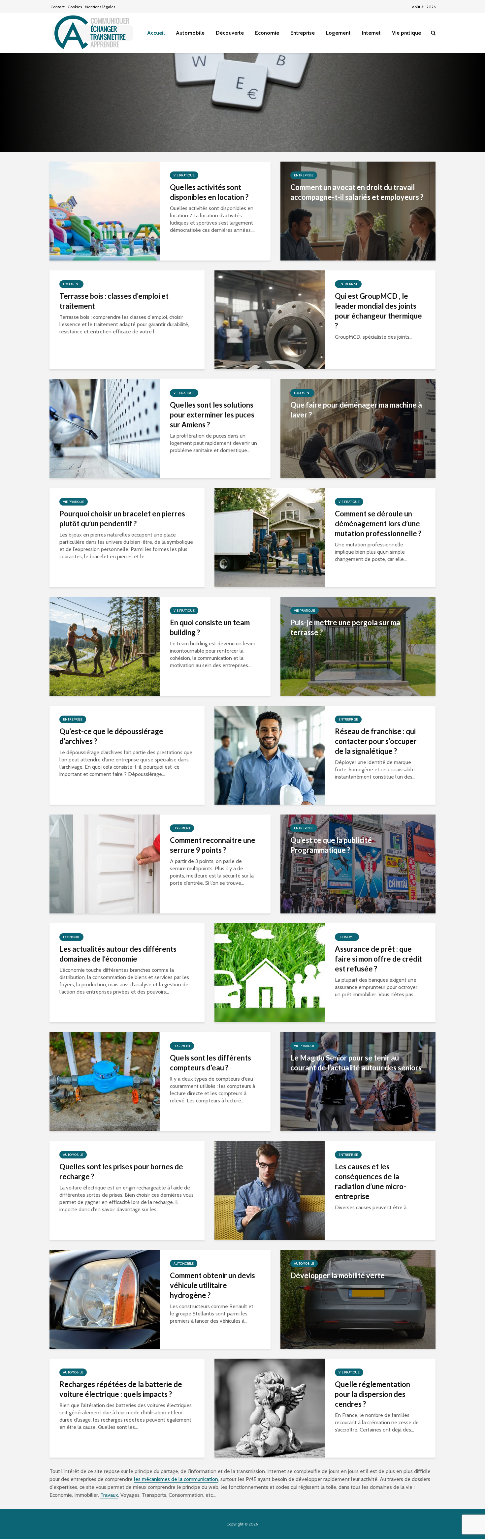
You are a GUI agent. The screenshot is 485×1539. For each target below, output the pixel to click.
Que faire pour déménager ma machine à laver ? (356, 409)
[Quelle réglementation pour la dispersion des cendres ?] (269, 1407)
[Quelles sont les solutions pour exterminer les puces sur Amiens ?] (104, 428)
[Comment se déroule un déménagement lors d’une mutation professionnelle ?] (269, 537)
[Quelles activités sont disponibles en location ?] (104, 210)
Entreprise (302, 33)
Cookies (75, 6)
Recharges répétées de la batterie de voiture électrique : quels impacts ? (120, 1389)
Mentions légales (100, 6)
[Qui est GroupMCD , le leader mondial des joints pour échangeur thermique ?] (269, 319)
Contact (57, 6)
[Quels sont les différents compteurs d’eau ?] (104, 1081)
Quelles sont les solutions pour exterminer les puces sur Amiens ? (212, 414)
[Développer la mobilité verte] (358, 1299)
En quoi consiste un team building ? (210, 627)
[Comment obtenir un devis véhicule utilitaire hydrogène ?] (104, 1299)
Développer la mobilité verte (337, 1275)
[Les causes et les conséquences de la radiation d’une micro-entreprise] (269, 1190)
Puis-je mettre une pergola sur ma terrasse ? (345, 627)
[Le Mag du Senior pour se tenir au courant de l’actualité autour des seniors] (358, 1081)
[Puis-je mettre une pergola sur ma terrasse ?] (358, 646)
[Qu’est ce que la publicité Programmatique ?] (358, 863)
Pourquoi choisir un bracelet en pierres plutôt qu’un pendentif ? (122, 518)
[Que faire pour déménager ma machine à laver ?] (358, 428)
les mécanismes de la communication (176, 1479)
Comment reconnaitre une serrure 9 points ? (212, 845)
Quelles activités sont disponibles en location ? (209, 192)
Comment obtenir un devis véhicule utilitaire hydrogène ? (212, 1285)
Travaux (109, 1495)
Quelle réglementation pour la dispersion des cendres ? (372, 1394)
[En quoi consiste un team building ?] (104, 646)
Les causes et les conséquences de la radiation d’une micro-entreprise (370, 1181)
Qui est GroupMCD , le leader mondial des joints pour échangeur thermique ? (378, 311)
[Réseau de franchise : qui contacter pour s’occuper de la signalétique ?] (269, 755)
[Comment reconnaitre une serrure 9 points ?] (104, 863)
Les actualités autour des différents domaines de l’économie (118, 953)
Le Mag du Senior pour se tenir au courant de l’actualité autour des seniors (356, 1062)
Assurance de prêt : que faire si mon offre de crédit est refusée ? (378, 958)
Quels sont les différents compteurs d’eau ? (210, 1062)
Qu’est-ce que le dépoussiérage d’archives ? (111, 736)
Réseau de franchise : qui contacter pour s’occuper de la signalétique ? (376, 741)
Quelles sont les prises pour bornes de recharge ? (121, 1171)
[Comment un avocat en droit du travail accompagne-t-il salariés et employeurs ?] (358, 210)
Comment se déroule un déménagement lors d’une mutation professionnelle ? (378, 523)
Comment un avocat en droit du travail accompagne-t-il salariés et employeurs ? (356, 192)
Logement (338, 33)
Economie (267, 33)
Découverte (230, 33)
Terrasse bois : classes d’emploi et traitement (114, 301)
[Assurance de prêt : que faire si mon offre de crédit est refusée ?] (269, 972)
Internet (371, 33)
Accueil (156, 33)
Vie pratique (406, 33)
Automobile (190, 33)
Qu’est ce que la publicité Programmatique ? (331, 845)
